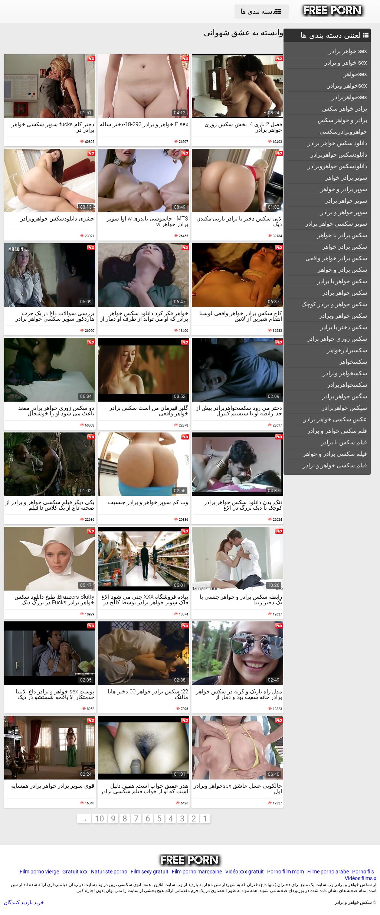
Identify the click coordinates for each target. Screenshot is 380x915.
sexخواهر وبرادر (347, 85)
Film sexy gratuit (149, 872)
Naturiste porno (109, 872)
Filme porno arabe (328, 872)
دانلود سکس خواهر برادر (337, 143)
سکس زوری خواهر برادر (337, 338)
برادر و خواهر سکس (342, 120)
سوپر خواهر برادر (346, 200)
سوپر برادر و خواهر (344, 189)
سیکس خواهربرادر (344, 407)
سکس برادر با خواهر (342, 235)
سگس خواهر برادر (344, 396)
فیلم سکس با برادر (344, 442)
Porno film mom (285, 872)
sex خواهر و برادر (345, 62)
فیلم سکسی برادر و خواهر (335, 453)
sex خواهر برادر (348, 51)
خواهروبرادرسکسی (343, 131)
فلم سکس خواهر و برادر (337, 430)
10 (99, 818)
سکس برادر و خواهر (342, 269)
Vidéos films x (360, 878)
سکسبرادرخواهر (347, 350)
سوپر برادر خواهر (346, 177)
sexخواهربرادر (349, 97)
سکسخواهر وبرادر (345, 373)
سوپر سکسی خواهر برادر (336, 223)
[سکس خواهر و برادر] (333, 15)
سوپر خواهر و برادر (344, 212)
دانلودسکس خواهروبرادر (337, 166)
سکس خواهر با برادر (342, 281)
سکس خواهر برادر (344, 292)
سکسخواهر (353, 361)
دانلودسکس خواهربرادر (339, 154)
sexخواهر (355, 74)
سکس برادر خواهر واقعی (336, 258)
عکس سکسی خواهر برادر (335, 419)
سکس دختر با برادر (343, 327)
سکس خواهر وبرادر (343, 315)
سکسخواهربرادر (347, 384)
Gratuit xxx (75, 872)
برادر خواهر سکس (344, 108)
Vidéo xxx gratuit (244, 872)
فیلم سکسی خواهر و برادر (335, 465)
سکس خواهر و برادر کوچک (334, 304)
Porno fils (363, 872)
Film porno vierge (39, 872)
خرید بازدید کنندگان (24, 902)
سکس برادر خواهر (344, 246)
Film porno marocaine (197, 872)
